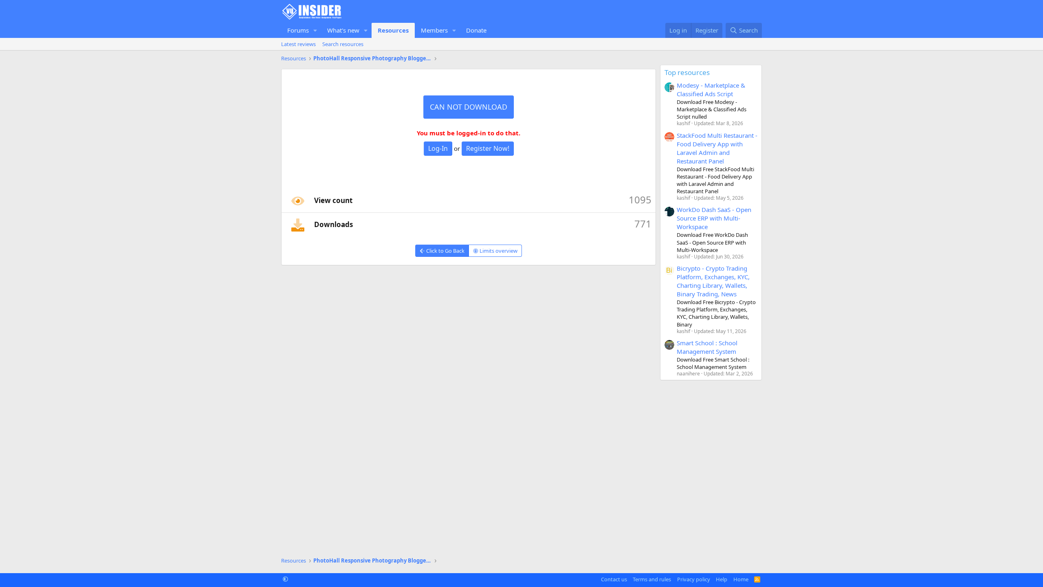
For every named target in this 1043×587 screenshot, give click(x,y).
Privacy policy (693, 579)
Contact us (614, 579)
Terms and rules (652, 579)
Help (721, 579)
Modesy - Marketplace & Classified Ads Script (711, 89)
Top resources (687, 72)
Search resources (342, 44)
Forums (298, 30)
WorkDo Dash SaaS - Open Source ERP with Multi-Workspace (714, 218)
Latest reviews (298, 44)
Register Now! (487, 148)
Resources (393, 30)
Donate (476, 30)
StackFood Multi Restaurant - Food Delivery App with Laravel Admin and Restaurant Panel (717, 148)
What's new (343, 30)
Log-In (438, 148)
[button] (315, 30)
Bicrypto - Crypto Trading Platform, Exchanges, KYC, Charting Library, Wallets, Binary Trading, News (713, 281)
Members (434, 30)
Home (740, 579)
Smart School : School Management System (707, 347)
